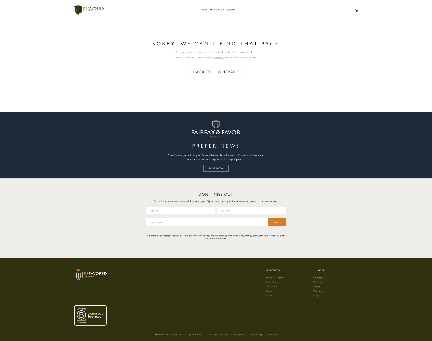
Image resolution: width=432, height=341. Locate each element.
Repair (231, 9)
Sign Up (277, 222)
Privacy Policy (199, 235)
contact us (219, 57)
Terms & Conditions (218, 334)
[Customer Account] (355, 9)
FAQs (316, 295)
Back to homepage (216, 72)
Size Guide (271, 286)
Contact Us (319, 277)
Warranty (318, 291)
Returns (317, 286)
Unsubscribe (272, 334)
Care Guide (271, 282)
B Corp (269, 295)
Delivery (317, 282)
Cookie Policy (255, 334)
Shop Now (216, 168)
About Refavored (212, 9)
